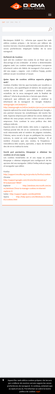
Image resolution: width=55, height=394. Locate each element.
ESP (7, 22)
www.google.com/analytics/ (15, 104)
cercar (50, 29)
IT (19, 22)
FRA (16, 22)
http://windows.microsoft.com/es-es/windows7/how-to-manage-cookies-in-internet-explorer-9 (27, 188)
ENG (11, 22)
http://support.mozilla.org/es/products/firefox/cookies (27, 174)
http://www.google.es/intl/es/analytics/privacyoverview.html (29, 107)
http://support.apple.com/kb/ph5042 (25, 194)
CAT (3, 22)
